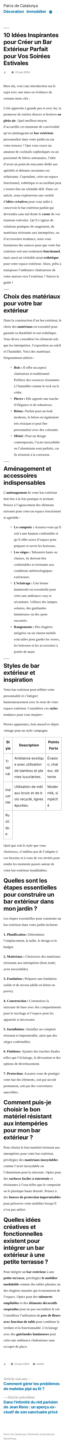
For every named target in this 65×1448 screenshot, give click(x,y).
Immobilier (36, 11)
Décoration (13, 11)
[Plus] (51, 12)
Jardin (40, 1363)
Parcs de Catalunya (20, 5)
